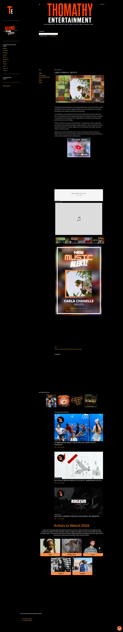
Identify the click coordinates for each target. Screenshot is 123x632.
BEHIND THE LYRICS (73, 24)
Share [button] (40, 69)
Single (40, 82)
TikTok (4, 66)
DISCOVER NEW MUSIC (44, 77)
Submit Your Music (84, 24)
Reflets (40, 80)
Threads (5, 63)
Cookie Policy (27, 620)
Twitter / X (5, 68)
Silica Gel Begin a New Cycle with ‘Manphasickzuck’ (78, 480)
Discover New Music (49, 24)
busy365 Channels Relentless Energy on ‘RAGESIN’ (76, 516)
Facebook (5, 50)
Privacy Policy (27, 619)
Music (40, 79)
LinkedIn (5, 55)
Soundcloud (5, 59)
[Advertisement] (78, 331)
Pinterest (5, 57)
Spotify (4, 61)
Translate (53, 36)
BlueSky (5, 48)
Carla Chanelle (42, 75)
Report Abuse (6, 86)
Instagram (5, 52)
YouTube (5, 70)
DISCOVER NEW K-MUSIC (62, 24)
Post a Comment (61, 447)
